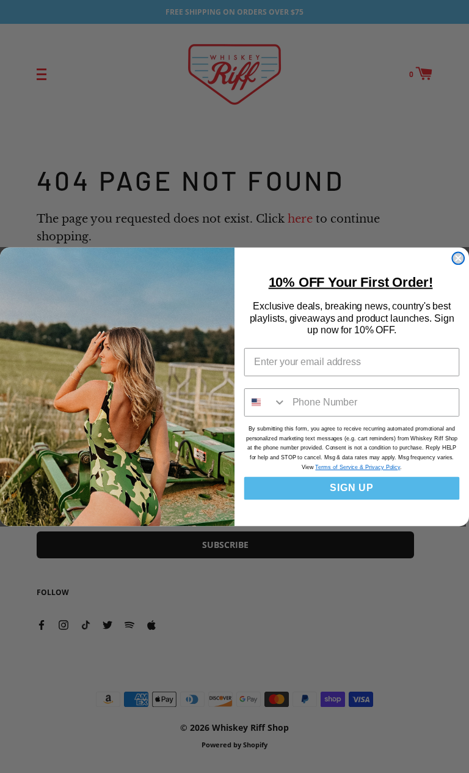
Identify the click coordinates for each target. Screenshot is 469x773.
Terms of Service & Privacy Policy (357, 467)
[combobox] (265, 401)
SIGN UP (352, 488)
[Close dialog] (458, 258)
